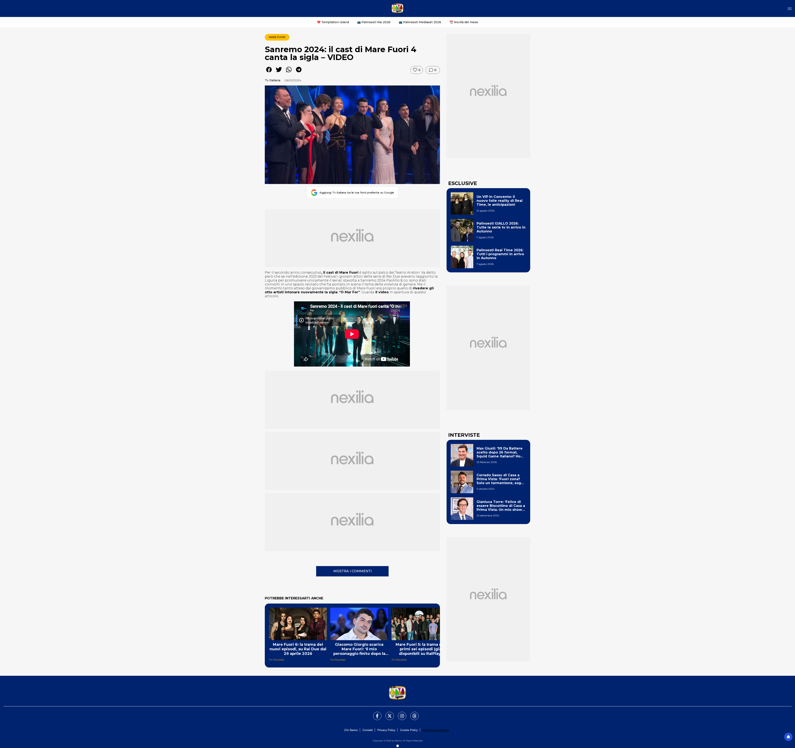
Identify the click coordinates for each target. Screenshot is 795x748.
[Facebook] (374, 713)
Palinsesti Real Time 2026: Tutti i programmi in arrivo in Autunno (500, 254)
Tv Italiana (272, 80)
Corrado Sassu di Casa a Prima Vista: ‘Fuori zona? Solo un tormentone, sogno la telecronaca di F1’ (501, 479)
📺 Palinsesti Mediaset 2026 (420, 22)
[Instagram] (399, 713)
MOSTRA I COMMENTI (352, 571)
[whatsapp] (289, 73)
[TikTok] (412, 713)
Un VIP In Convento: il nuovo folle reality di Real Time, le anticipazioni (500, 201)
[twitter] (279, 73)
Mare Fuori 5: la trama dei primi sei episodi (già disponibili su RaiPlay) (421, 649)
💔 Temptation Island (333, 22)
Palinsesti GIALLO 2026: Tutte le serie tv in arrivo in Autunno (501, 227)
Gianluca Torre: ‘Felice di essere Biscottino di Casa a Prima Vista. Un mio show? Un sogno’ (501, 506)
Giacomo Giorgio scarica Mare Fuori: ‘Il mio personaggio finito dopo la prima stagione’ (359, 649)
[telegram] (299, 73)
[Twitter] (387, 713)
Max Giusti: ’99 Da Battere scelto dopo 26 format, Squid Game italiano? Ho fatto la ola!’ (500, 452)
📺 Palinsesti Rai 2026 (373, 22)
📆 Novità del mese (463, 22)
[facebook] (269, 73)
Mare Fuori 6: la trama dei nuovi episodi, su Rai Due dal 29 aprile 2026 (298, 649)
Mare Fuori (277, 37)
